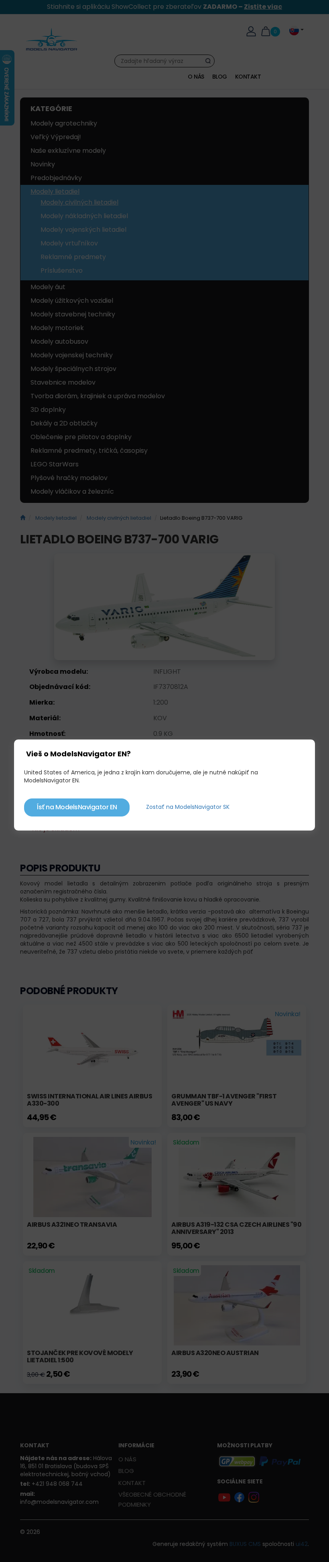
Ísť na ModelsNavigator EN (77, 807)
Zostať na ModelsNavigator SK (187, 807)
